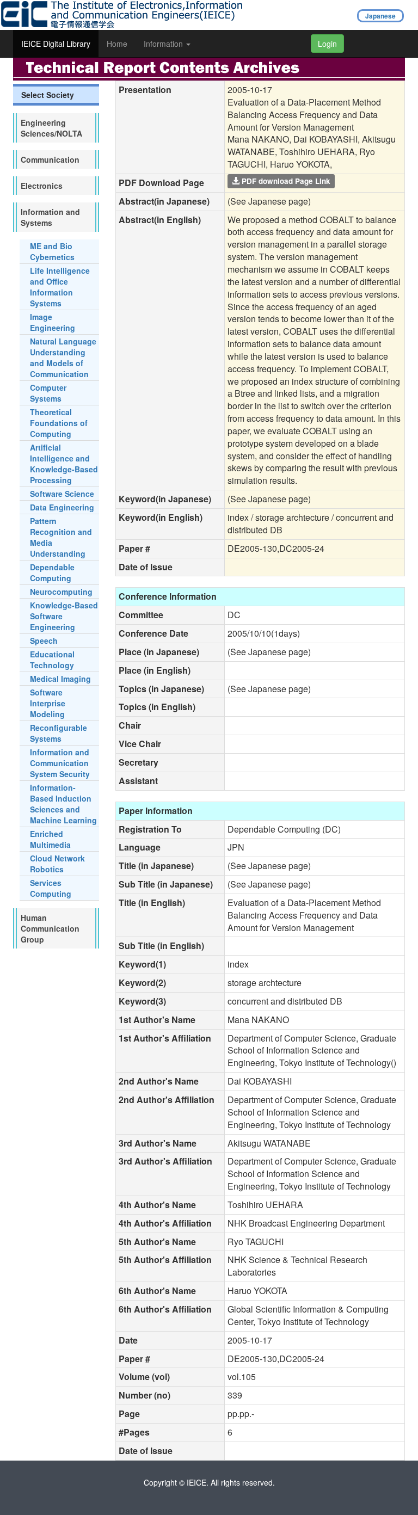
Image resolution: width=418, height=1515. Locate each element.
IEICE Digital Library (55, 43)
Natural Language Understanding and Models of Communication (63, 357)
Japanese (380, 16)
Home (117, 43)
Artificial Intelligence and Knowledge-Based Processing (64, 463)
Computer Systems (48, 393)
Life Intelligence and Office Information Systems (60, 287)
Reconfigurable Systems (58, 733)
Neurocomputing (61, 591)
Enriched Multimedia (50, 839)
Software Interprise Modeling (47, 703)
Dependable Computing (52, 572)
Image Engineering (52, 322)
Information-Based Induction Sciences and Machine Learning (63, 804)
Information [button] (164, 43)
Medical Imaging (60, 678)
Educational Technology (52, 659)
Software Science (62, 493)
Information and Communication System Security (60, 763)
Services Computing (50, 888)
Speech (44, 640)
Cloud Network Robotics (57, 863)
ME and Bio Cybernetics (52, 251)
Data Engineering (62, 507)
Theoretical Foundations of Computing (59, 423)
